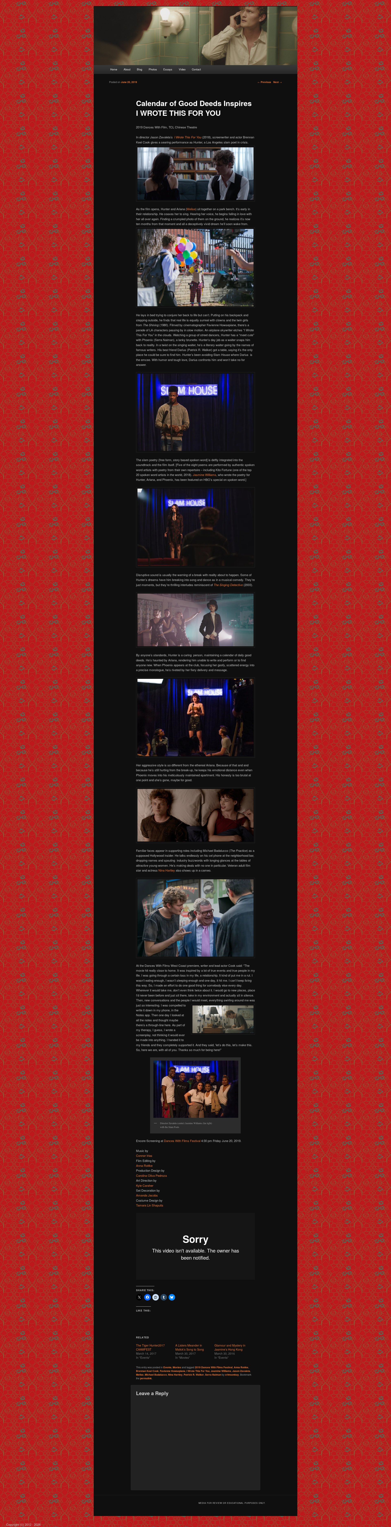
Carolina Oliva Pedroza (151, 1175)
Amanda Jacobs (147, 1195)
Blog (139, 69)
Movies (177, 1367)
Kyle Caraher (144, 1185)
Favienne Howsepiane (172, 1371)
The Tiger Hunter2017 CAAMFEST (150, 1347)
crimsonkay (232, 1374)
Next (277, 82)
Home (113, 69)
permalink (146, 1378)
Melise (191, 209)
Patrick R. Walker (194, 1374)
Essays (167, 69)
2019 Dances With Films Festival (214, 1367)
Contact (196, 69)
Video (182, 69)
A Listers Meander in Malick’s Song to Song (189, 1347)
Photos (153, 69)
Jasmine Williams (204, 475)
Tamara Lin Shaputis (149, 1205)
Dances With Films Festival (182, 1141)
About (127, 69)
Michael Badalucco (156, 1374)
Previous (264, 82)
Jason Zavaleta (241, 1371)
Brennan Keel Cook (147, 1371)
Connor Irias (144, 1155)
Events (167, 1367)
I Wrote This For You (198, 1371)
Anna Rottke (144, 1165)
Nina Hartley (166, 870)
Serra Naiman (213, 1374)
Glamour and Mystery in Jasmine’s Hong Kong (229, 1347)
